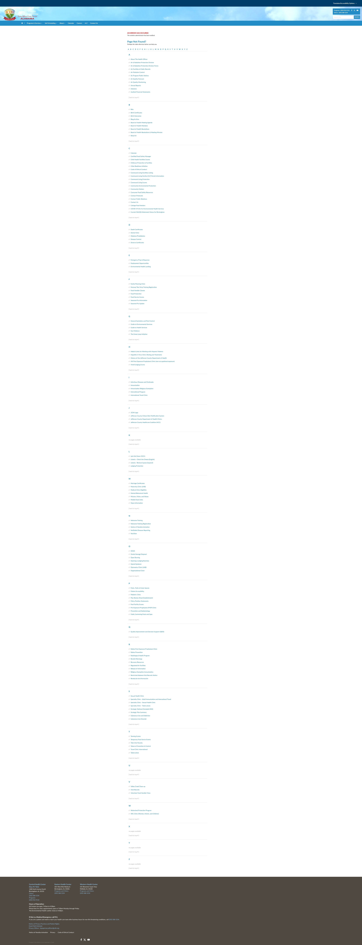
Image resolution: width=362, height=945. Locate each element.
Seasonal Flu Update (137, 303)
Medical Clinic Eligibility (138, 490)
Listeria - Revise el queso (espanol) (142, 463)
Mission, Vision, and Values (139, 496)
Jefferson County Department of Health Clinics (146, 419)
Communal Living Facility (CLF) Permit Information (147, 176)
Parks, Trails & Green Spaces (140, 588)
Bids (132, 109)
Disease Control (136, 239)
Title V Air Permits (137, 743)
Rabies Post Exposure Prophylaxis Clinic (144, 649)
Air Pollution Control (138, 72)
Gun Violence (135, 331)
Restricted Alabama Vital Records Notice (144, 675)
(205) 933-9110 (34, 900)
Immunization (135, 385)
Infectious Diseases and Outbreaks (142, 382)
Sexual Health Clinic (137, 696)
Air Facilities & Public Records (140, 69)
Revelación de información (139, 678)
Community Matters (137, 189)
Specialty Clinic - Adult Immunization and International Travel (151, 699)
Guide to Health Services (139, 327)
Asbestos (134, 89)
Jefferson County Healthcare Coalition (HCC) (145, 422)
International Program (138, 392)
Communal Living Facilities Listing (142, 173)
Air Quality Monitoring (138, 82)
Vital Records (135, 790)
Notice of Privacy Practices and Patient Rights (44, 924)
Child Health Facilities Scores (140, 159)
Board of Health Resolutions (140, 129)
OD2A (133, 551)
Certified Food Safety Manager (141, 156)
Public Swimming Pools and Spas (141, 614)
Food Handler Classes (138, 290)
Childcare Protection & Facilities (141, 163)
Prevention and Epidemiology (140, 611)
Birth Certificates (136, 113)
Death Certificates (137, 229)
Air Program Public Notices (140, 75)
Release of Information (138, 669)
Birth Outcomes (136, 116)
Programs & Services (34, 23)
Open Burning (135, 557)
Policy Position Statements (139, 601)
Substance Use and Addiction (140, 715)
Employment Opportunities (140, 263)
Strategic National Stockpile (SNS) (142, 709)
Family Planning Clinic (138, 284)
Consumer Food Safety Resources (142, 192)
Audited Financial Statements (140, 92)
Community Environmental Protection (143, 186)
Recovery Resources (137, 662)
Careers (79, 23)
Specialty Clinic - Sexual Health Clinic (143, 702)
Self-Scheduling (50, 23)
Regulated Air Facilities (138, 665)
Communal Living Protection (140, 179)
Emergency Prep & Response (140, 260)
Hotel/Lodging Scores (138, 364)
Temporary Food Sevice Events (141, 739)
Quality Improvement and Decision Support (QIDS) (147, 632)
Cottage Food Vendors (138, 205)
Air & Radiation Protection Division (142, 62)
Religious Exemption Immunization (142, 672)
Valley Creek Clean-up (138, 786)
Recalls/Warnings (136, 659)
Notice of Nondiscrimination (140, 527)
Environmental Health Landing (141, 266)
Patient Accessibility (137, 591)
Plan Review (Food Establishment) (142, 598)
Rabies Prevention (137, 652)
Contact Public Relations (139, 199)
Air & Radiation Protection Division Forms (144, 66)
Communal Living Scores (139, 182)
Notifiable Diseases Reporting (140, 530)
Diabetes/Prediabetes (138, 236)
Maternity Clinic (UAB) (138, 486)
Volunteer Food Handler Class (140, 793)
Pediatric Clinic (136, 594)
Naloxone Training (137, 520)
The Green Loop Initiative (139, 334)
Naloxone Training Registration (141, 524)
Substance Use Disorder (139, 719)
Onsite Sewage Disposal (139, 554)
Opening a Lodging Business (140, 561)
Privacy (52, 932)
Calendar (71, 23)
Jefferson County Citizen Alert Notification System (147, 416)
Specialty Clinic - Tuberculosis (140, 706)
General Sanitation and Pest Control (143, 321)
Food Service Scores (137, 297)
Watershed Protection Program (141, 810)
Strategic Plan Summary (138, 712)
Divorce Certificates (137, 242)
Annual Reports (136, 85)
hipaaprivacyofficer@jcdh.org (49, 928)
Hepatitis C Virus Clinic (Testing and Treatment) (146, 355)
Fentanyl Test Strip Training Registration (144, 287)
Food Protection (136, 294)
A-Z (86, 23)
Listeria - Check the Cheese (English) (143, 459)
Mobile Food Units (137, 500)
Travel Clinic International (139, 749)
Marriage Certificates (138, 483)
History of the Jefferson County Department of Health (149, 358)
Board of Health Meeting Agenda (141, 122)
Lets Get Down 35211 (138, 456)
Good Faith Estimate (35, 926)
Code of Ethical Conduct (139, 169)
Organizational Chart (138, 570)
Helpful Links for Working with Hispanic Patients (147, 351)
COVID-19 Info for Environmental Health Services (147, 209)
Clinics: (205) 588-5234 (341, 12)
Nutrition (134, 533)
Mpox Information (137, 503)
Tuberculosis (135, 753)
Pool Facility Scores (137, 604)
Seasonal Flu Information (139, 300)
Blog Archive (135, 119)
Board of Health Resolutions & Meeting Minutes (146, 132)
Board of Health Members (139, 126)
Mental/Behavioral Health (139, 493)
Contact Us (94, 23)
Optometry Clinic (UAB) (138, 567)
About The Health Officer (139, 59)
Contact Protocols (137, 196)
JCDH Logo (134, 412)
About (62, 23)
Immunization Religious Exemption (142, 388)
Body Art (134, 135)
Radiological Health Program (140, 655)
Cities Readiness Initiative (139, 166)
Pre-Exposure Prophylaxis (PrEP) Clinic (143, 608)
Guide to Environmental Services (141, 324)
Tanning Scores (136, 736)
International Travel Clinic (139, 395)
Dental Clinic (135, 233)
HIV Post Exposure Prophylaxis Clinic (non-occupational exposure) (152, 361)
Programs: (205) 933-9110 (341, 10)
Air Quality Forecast (137, 79)
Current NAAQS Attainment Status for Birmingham (148, 212)
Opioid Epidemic (136, 564)
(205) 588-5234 (34, 895)
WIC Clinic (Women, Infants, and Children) (145, 814)
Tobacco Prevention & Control (141, 746)
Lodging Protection (137, 466)
